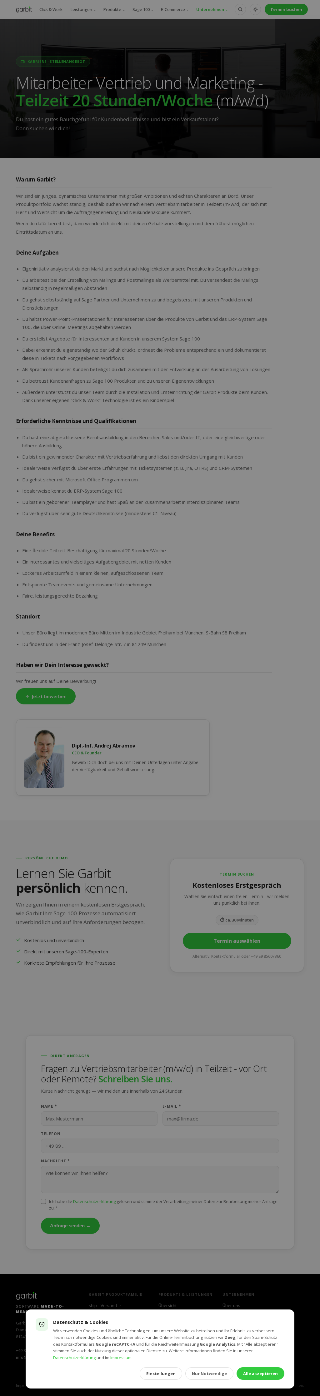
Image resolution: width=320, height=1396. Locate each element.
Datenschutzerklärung (74, 1357)
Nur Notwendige (209, 1373)
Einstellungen (161, 1373)
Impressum (121, 1357)
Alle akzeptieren (260, 1373)
